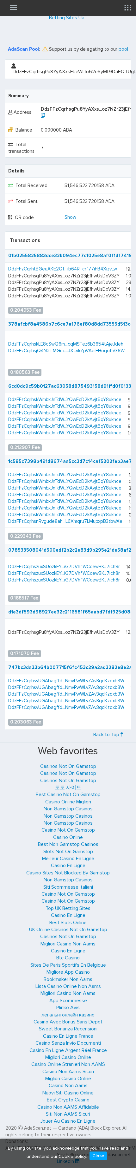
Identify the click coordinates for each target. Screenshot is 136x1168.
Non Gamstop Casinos (68, 809)
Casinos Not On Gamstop (68, 766)
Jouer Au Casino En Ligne (68, 1121)
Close (98, 1155)
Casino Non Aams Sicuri (68, 1071)
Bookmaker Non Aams (68, 979)
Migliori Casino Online (68, 1057)
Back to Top (107, 734)
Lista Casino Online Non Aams (68, 986)
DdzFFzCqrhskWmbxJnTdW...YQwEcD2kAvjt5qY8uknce (64, 399)
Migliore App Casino (68, 972)
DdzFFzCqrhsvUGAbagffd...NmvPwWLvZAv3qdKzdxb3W (66, 681)
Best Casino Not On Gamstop (68, 794)
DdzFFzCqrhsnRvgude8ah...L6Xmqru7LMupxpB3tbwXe (65, 521)
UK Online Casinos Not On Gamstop (68, 929)
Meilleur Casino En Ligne (68, 858)
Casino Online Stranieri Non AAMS (68, 1064)
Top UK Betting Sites (68, 908)
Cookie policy (72, 1156)
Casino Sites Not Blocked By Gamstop (68, 873)
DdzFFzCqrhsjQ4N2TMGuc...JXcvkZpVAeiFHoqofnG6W (66, 351)
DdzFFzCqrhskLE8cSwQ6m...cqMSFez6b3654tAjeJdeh (65, 344)
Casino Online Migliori (68, 802)
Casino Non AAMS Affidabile (68, 1107)
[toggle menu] (13, 7)
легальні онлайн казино (68, 1015)
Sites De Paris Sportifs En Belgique (68, 965)
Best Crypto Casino (68, 1100)
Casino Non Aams (68, 1085)
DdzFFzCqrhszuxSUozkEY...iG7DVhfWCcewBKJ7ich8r (64, 566)
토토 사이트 (68, 787)
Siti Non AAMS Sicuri (68, 1114)
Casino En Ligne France (68, 1036)
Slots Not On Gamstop (68, 851)
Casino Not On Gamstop (68, 830)
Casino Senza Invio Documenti (68, 1043)
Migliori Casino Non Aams (68, 944)
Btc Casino (68, 958)
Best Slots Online (68, 922)
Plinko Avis (68, 1007)
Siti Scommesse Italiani (68, 887)
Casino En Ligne (68, 865)
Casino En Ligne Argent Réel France (68, 1050)
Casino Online (68, 837)
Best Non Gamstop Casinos (68, 844)
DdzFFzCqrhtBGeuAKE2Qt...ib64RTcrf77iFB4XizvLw (62, 269)
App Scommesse (68, 1000)
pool (123, 49)
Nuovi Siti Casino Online (68, 1093)
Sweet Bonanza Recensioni (68, 1029)
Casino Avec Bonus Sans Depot (68, 1022)
